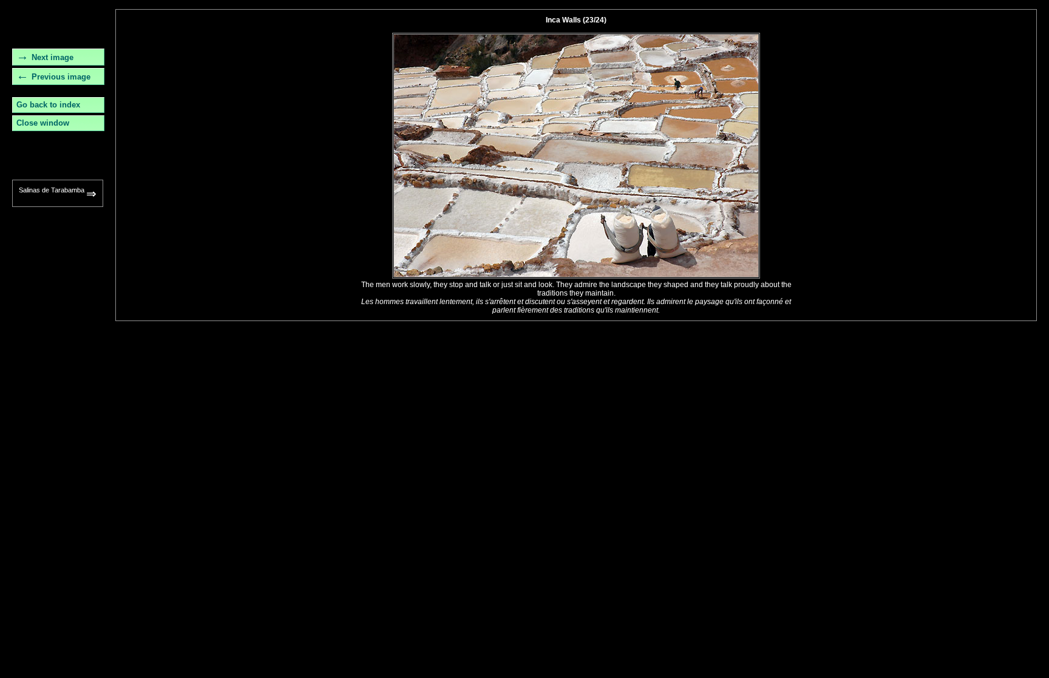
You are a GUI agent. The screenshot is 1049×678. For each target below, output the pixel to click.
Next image (52, 57)
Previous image (61, 76)
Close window (42, 122)
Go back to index (48, 104)
